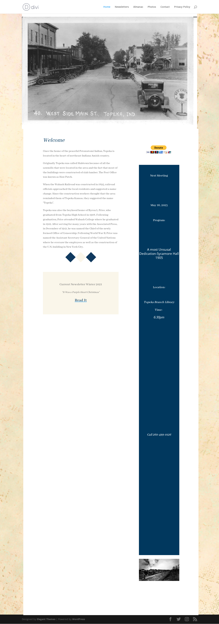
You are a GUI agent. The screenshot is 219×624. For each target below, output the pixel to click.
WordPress (78, 619)
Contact (165, 7)
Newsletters (122, 7)
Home (106, 7)
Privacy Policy (182, 7)
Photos (152, 7)
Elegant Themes (46, 619)
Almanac (138, 7)
